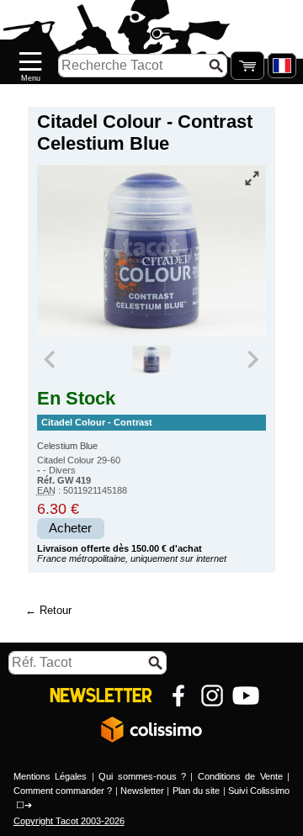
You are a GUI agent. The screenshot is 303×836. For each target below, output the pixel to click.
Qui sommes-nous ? (142, 776)
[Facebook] (178, 695)
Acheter (70, 528)
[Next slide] (252, 360)
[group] (151, 360)
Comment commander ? (63, 791)
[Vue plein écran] (251, 178)
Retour (56, 610)
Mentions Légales (50, 776)
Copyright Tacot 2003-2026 (69, 821)
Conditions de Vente (240, 776)
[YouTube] (246, 695)
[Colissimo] (151, 729)
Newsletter (142, 791)
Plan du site (197, 791)
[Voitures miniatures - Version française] (281, 65)
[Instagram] (212, 695)
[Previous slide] (51, 360)
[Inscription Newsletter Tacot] (101, 695)
